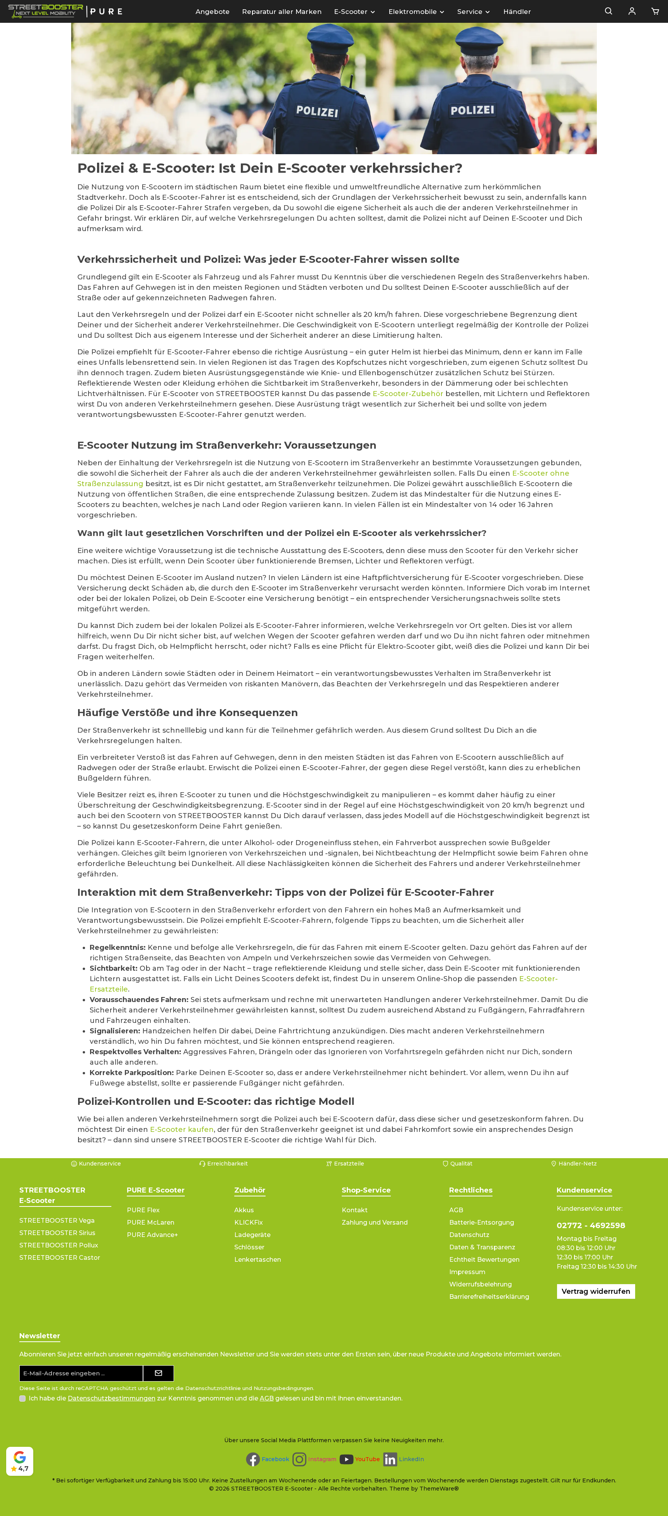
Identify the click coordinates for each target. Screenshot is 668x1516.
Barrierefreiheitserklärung (489, 1296)
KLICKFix (248, 1222)
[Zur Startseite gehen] (66, 11)
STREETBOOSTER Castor (59, 1257)
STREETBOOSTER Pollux (58, 1245)
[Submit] (158, 1373)
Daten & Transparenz (482, 1247)
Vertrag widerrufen (596, 1291)
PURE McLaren (150, 1222)
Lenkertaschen (257, 1259)
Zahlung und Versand (375, 1222)
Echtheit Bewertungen (484, 1259)
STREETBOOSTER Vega (57, 1220)
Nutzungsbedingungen (283, 1388)
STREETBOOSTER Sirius (57, 1233)
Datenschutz (469, 1235)
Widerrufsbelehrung (480, 1284)
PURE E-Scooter (156, 1190)
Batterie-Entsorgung (481, 1222)
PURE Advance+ (152, 1235)
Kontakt (355, 1210)
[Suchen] (609, 11)
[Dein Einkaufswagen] (653, 11)
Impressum (467, 1272)
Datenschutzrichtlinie (213, 1388)
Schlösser (249, 1247)
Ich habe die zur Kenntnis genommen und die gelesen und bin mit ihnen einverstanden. (215, 1398)
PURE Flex (143, 1210)
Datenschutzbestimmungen (111, 1398)
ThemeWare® (439, 1488)
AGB (456, 1210)
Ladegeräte (252, 1235)
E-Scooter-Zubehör (408, 394)
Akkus (244, 1210)
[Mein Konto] (632, 11)
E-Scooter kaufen (182, 1129)
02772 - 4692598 (591, 1225)
